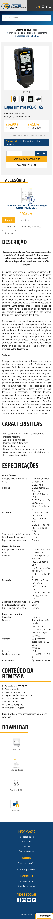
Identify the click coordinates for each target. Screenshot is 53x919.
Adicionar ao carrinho (25, 159)
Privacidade (26, 841)
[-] (38, 153)
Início (35, 29)
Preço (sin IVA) (12, 128)
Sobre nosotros (26, 881)
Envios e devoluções (26, 863)
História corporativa (26, 886)
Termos (26, 846)
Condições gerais (26, 837)
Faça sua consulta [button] (26, 165)
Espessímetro (40, 33)
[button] (9, 99)
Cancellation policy (26, 851)
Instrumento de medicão (20, 33)
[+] (44, 153)
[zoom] (26, 91)
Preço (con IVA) (34, 128)
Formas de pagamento (26, 869)
